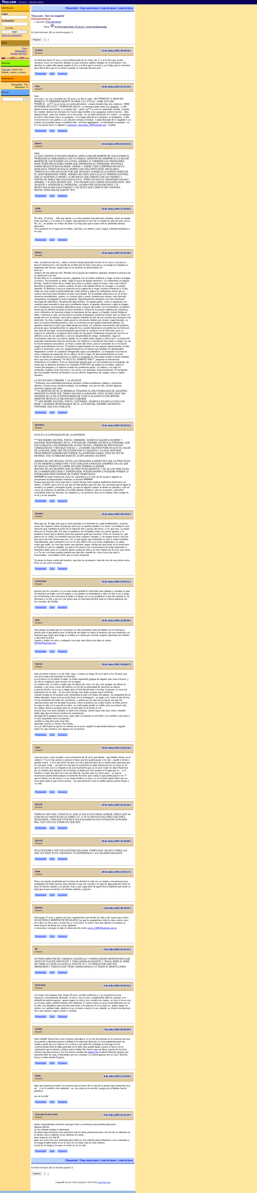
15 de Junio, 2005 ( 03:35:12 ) (116, 425)
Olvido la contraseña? (11, 35)
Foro (24, 48)
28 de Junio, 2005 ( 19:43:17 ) (116, 872)
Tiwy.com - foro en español (47, 15)
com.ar (113, 928)
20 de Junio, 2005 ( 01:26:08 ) (116, 841)
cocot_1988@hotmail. (99, 928)
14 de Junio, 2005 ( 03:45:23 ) (116, 144)
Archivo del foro (19, 53)
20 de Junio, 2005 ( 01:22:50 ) (116, 805)
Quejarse (62, 73)
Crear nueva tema (89, 8)
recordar (9, 28)
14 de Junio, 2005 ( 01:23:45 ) (116, 87)
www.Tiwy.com (104, 1182)
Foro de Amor (53, 21)
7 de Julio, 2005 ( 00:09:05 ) (117, 1029)
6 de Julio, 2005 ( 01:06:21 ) (117, 985)
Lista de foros (125, 8)
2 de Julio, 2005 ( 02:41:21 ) (117, 949)
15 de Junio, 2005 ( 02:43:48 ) (116, 253)
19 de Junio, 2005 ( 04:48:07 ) (116, 664)
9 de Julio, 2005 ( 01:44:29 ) (117, 1115)
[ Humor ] (22, 2)
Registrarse (21, 51)
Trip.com (5, 69)
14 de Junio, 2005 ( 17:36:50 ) (116, 209)
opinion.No (93, 1052)
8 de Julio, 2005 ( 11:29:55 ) (117, 1076)
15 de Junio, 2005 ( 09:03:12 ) (116, 581)
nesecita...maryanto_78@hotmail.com (87, 125)
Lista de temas (108, 8)
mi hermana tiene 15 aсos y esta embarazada (80, 26)
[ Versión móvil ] (35, 2)
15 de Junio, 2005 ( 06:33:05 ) (116, 514)
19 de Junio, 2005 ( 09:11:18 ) (116, 748)
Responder (72, 8)
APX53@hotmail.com (45, 643)
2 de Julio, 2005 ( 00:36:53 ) (117, 908)
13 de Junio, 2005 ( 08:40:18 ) (116, 51)
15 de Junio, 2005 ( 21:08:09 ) (116, 620)
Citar (52, 73)
